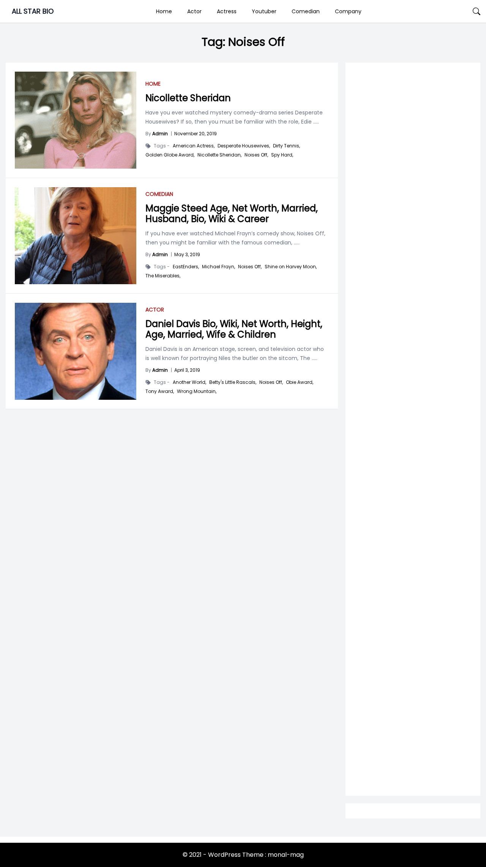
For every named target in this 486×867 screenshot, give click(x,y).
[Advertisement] (413, 368)
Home (164, 11)
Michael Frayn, (218, 267)
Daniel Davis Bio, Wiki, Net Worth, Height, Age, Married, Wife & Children (233, 329)
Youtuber (264, 11)
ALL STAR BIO (33, 11)
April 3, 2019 (187, 370)
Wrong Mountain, (196, 391)
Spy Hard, (282, 155)
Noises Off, (256, 155)
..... (315, 121)
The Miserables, (162, 276)
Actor (194, 11)
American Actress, (194, 146)
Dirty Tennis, (286, 146)
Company (348, 11)
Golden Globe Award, (169, 155)
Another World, (189, 382)
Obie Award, (299, 382)
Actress (227, 11)
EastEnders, (186, 267)
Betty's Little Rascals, (232, 382)
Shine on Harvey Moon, (291, 267)
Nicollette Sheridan (188, 98)
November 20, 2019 (195, 133)
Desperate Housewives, (244, 146)
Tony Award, (159, 391)
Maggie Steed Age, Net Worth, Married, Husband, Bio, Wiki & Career (231, 213)
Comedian (306, 11)
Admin (160, 133)
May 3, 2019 (187, 254)
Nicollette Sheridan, (219, 155)
